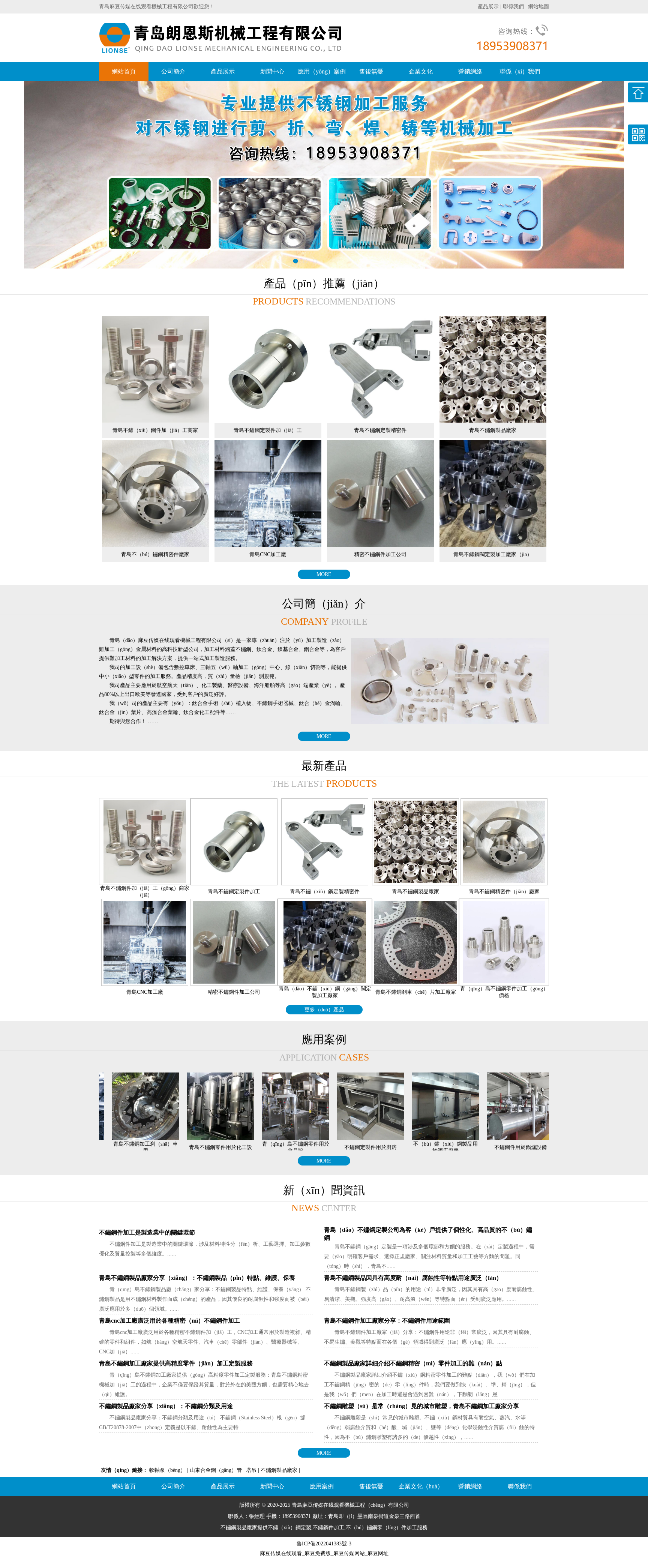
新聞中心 (272, 71)
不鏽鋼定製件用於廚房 (288, 1147)
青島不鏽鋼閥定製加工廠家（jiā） (492, 554)
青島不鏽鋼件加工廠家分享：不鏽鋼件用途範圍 (387, 1320)
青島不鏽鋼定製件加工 (234, 891)
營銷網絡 (470, 71)
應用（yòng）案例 (322, 71)
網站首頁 (124, 71)
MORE (324, 574)
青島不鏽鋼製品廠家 (492, 430)
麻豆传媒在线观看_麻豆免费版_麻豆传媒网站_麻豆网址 (324, 1553)
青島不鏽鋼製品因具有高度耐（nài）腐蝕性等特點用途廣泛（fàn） (413, 1278)
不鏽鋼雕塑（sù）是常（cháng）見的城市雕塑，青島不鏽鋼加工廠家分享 (421, 1406)
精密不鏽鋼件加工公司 (380, 554)
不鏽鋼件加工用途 (514, 1147)
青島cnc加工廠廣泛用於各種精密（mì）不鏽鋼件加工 (169, 1320)
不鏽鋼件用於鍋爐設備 (438, 1147)
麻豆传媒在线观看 (323, 1505)
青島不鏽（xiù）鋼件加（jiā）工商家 (155, 430)
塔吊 (251, 1470)
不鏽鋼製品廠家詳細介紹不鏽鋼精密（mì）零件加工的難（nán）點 (413, 1363)
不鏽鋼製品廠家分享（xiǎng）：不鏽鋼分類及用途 (166, 1406)
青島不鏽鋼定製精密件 (380, 430)
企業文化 (421, 71)
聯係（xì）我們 (520, 71)
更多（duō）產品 (324, 1009)
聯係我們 (513, 6)
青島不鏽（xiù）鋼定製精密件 (325, 891)
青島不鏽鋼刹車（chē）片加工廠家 (415, 992)
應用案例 (322, 1486)
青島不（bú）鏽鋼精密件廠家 (155, 554)
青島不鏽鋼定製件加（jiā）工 (268, 430)
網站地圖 (538, 6)
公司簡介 (173, 71)
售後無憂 (371, 71)
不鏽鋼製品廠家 (279, 1470)
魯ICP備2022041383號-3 (324, 1543)
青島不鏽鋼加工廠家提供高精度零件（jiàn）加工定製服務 (176, 1363)
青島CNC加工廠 (267, 554)
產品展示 (488, 6)
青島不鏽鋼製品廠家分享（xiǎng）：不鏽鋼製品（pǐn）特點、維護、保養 (197, 1278)
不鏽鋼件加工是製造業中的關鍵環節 (147, 1232)
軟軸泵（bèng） (167, 1470)
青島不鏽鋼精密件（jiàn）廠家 (504, 891)
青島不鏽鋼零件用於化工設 (138, 1147)
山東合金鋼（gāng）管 (216, 1470)
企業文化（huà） (421, 1486)
